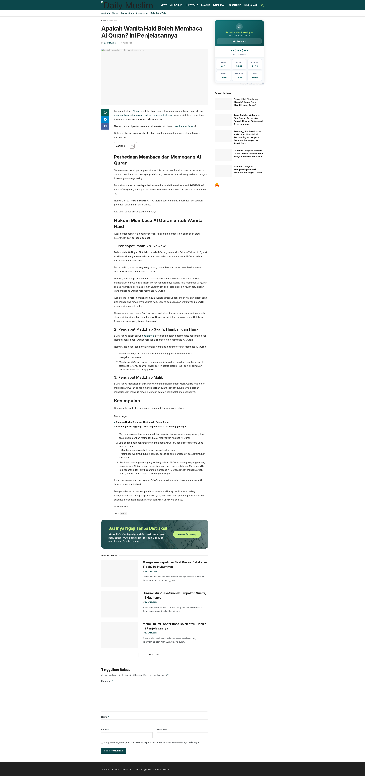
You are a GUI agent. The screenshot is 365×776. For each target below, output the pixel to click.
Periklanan (126, 769)
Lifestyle (192, 5)
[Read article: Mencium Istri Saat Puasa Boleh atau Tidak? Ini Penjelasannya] (119, 635)
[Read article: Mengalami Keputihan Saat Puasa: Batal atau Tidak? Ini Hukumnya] (119, 573)
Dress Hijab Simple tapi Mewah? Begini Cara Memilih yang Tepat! (246, 102)
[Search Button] (262, 5)
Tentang (105, 769)
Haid (123, 513)
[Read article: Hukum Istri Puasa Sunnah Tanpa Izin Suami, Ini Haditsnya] (119, 604)
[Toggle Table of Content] (130, 146)
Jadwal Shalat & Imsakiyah (134, 13)
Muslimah (219, 5)
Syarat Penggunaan (143, 769)
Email (105, 729)
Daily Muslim (110, 43)
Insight (205, 5)
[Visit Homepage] (127, 5)
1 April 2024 (126, 43)
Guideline (176, 5)
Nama (105, 717)
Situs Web (162, 729)
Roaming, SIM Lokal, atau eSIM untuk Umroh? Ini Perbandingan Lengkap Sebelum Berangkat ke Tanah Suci (247, 137)
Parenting (235, 5)
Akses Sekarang (187, 534)
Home (103, 20)
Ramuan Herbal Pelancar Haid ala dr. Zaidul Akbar (143, 422)
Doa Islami (250, 5)
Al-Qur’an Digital (109, 13)
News (164, 5)
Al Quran (137, 111)
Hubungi (115, 769)
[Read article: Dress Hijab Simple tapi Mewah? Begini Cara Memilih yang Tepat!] (223, 104)
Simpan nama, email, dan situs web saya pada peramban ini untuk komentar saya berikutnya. (151, 742)
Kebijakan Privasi (162, 769)
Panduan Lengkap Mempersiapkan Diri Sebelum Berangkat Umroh (248, 169)
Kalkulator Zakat (158, 13)
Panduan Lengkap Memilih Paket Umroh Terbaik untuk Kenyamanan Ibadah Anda (248, 153)
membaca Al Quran (184, 126)
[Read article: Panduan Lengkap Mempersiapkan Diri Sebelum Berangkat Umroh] (223, 171)
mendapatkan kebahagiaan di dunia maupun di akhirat (143, 115)
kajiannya (149, 335)
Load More (154, 655)
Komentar (107, 681)
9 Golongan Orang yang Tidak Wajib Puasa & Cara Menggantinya (151, 426)
